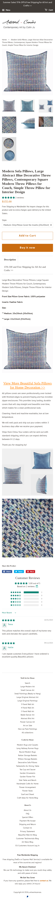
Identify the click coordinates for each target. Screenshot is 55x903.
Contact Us (27, 828)
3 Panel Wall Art (27, 704)
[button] (8, 197)
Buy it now (27, 247)
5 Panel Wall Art (27, 711)
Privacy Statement (27, 831)
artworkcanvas (35, 892)
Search (27, 683)
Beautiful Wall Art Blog (27, 835)
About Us (27, 810)
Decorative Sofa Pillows (27, 762)
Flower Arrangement (27, 787)
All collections (27, 732)
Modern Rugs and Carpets (27, 745)
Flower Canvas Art (27, 722)
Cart (50, 10)
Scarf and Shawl (27, 794)
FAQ (27, 813)
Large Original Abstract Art (27, 697)
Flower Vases (27, 790)
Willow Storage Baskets (27, 759)
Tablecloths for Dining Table (27, 766)
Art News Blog (27, 842)
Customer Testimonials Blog (27, 838)
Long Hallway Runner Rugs (27, 748)
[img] (8, 620)
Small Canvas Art (27, 690)
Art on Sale (27, 725)
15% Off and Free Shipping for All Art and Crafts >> (25, 269)
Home (4, 40)
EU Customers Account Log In (27, 845)
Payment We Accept (28, 821)
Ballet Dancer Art (27, 715)
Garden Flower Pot (27, 776)
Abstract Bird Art (27, 718)
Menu (7, 10)
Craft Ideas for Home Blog (27, 798)
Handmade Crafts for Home (27, 783)
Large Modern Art (27, 686)
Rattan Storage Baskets (27, 755)
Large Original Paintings (27, 700)
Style (4, 220)
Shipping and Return (27, 824)
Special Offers (27, 817)
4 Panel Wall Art (27, 708)
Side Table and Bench (27, 780)
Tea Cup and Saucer (28, 769)
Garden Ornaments (27, 773)
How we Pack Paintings (27, 729)
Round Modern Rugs (27, 752)
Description (10, 259)
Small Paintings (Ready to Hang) (27, 693)
